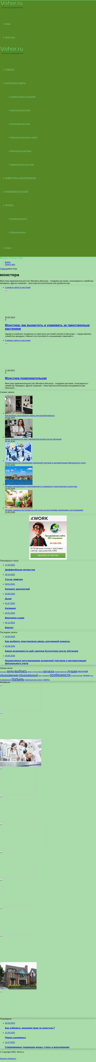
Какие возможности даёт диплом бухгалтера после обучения (33, 439)
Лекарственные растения (22, 164)
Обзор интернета (18, 232)
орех (40, 675)
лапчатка (48, 671)
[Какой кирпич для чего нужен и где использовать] (18, 989)
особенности (60, 675)
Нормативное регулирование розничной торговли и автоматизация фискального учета (45, 463)
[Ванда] (20, 710)
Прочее (9, 205)
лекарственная (60, 672)
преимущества (30, 680)
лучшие (72, 671)
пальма (86, 675)
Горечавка (3, 672)
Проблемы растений (16, 192)
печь (91, 675)
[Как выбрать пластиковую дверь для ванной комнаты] (18, 413)
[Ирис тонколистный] (18, 822)
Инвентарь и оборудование (20, 178)
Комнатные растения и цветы (23, 137)
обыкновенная (9, 675)
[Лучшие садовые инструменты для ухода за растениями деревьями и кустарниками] (18, 508)
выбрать (21, 671)
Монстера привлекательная (26, 378)
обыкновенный (28, 675)
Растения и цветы (15, 83)
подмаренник (5, 680)
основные (45, 675)
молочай (83, 671)
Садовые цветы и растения (23, 97)
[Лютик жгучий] (18, 794)
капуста (31, 672)
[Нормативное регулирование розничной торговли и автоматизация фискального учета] (18, 461)
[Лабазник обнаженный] (18, 905)
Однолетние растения (20, 110)
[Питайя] (18, 1017)
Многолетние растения (20, 151)
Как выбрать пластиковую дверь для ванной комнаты (30, 415)
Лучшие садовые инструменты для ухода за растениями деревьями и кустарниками (44, 510)
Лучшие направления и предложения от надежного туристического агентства (41, 486)
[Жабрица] (18, 877)
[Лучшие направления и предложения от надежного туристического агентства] (18, 484)
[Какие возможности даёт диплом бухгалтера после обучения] (18, 437)
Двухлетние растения (20, 124)
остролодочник (76, 675)
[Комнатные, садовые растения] (12, 8)
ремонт (39, 680)
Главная (4, 269)
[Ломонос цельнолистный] (18, 738)
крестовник (38, 672)
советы (46, 680)
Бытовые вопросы (18, 219)
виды (10, 671)
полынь (18, 679)
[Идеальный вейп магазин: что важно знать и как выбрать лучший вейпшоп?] (23, 849)
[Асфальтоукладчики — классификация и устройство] (20, 933)
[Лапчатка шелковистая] (18, 961)
